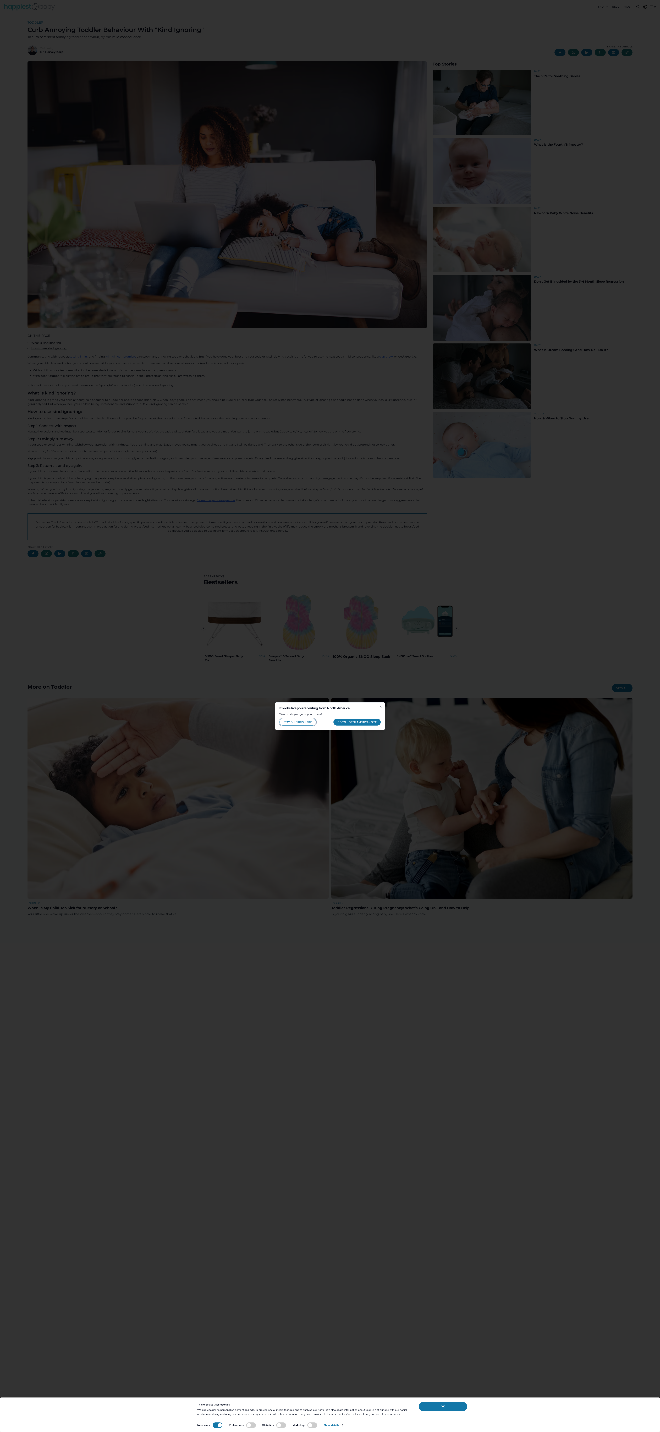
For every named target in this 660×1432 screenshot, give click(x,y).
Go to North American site (357, 722)
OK (443, 1406)
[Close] (380, 706)
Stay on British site (298, 722)
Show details (331, 1425)
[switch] (251, 1425)
